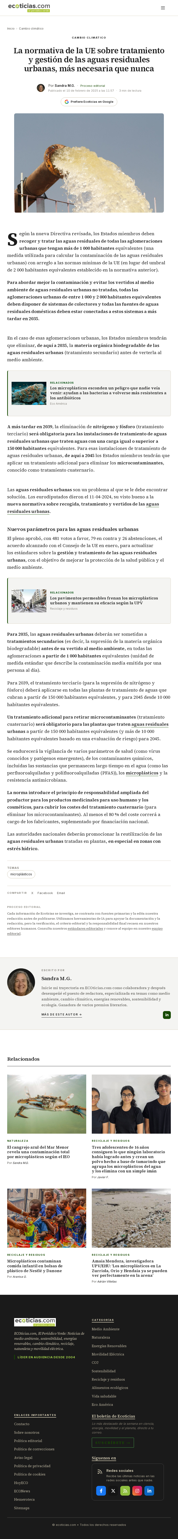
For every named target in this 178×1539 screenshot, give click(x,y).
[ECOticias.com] (29, 7)
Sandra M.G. (65, 85)
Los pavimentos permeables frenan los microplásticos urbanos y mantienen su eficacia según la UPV (104, 601)
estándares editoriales (85, 928)
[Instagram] (137, 1491)
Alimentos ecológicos (110, 1387)
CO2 (95, 1362)
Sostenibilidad (104, 1371)
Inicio (11, 28)
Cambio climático (31, 28)
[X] (113, 1491)
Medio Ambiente (106, 1329)
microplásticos (142, 773)
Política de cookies (29, 1474)
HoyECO (21, 1482)
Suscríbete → (112, 1442)
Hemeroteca (24, 1499)
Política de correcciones (34, 1449)
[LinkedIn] (167, 1015)
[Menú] (163, 7)
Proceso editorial (92, 85)
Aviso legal (23, 1457)
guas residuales (149, 724)
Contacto (21, 1424)
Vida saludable (104, 1396)
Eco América (102, 1404)
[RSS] (125, 1491)
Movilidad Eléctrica (108, 1354)
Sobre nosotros (26, 1432)
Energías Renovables (109, 1345)
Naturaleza (101, 1337)
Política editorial (28, 1440)
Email (61, 893)
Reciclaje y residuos (108, 1379)
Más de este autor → (61, 1014)
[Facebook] (101, 1491)
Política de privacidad (32, 1466)
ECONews (22, 1491)
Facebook (45, 893)
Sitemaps (21, 1508)
